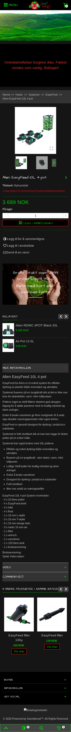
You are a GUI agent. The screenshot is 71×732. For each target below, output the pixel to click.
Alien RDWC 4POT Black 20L (37, 325)
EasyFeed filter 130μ (19, 638)
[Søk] (41, 728)
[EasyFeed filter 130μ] (19, 614)
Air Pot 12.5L (25, 341)
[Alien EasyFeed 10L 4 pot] (35, 130)
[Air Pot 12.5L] (8, 345)
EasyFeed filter (52, 635)
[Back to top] (6, 728)
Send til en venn (17, 252)
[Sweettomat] (40, 4)
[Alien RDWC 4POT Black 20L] (8, 329)
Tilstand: (7, 185)
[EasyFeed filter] (52, 614)
